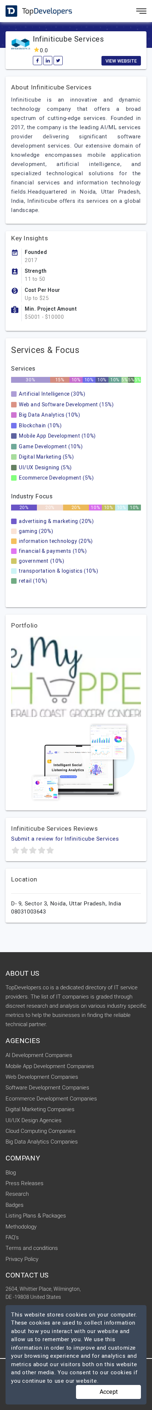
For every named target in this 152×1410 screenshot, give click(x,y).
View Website (121, 61)
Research (17, 1194)
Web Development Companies (42, 1077)
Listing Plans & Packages (36, 1216)
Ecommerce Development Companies (51, 1099)
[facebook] (37, 60)
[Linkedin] (47, 60)
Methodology (21, 1227)
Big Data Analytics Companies (42, 1142)
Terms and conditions (32, 1248)
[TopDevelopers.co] (33, 11)
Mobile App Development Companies (50, 1066)
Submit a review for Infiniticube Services (65, 839)
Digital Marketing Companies (40, 1109)
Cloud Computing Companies (41, 1131)
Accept (109, 1392)
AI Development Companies (39, 1055)
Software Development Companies (47, 1088)
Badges (15, 1205)
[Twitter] (58, 60)
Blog (11, 1173)
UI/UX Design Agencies (34, 1120)
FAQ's (12, 1237)
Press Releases (25, 1183)
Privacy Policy (22, 1259)
